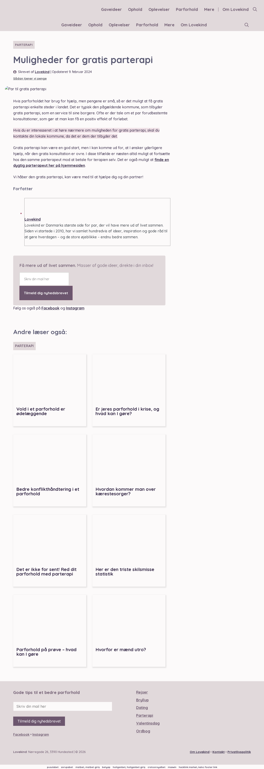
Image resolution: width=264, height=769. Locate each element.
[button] (255, 9)
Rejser (142, 692)
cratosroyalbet (156, 767)
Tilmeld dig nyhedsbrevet (46, 293)
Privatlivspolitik (239, 752)
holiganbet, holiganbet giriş (129, 767)
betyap (106, 767)
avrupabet (67, 767)
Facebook (50, 308)
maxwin (172, 767)
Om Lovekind (236, 9)
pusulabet (53, 767)
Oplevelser (159, 9)
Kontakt (218, 752)
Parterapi (24, 45)
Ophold (135, 9)
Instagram (75, 308)
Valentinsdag (148, 723)
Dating (142, 707)
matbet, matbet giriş (87, 767)
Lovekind (42, 72)
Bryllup (142, 700)
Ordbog (143, 731)
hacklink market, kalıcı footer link (198, 767)
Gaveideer (111, 9)
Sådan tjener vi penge (30, 78)
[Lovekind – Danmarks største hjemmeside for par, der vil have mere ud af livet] (19, 25)
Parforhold (187, 9)
